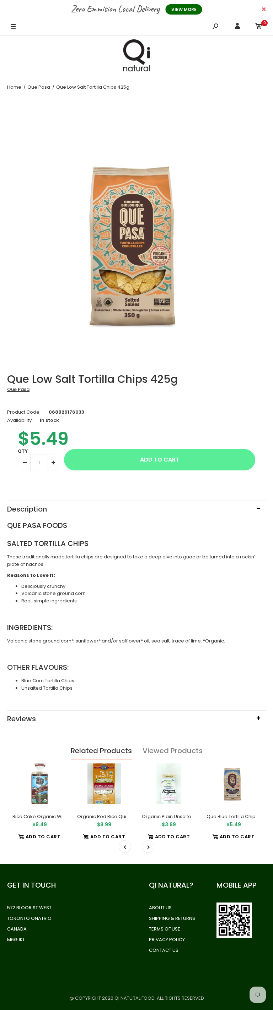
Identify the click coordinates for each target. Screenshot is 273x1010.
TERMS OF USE (164, 929)
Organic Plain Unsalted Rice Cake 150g (186, 816)
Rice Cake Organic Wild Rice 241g (51, 816)
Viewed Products (173, 751)
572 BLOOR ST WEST (29, 907)
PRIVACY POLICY (167, 939)
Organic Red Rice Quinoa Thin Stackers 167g (127, 816)
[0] (258, 27)
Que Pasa (18, 389)
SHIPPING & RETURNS (172, 918)
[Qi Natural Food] (136, 57)
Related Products (101, 751)
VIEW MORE (184, 9)
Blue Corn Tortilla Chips (47, 680)
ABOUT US (160, 907)
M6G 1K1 (15, 939)
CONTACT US (163, 950)
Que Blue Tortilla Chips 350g (239, 816)
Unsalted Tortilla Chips (47, 688)
